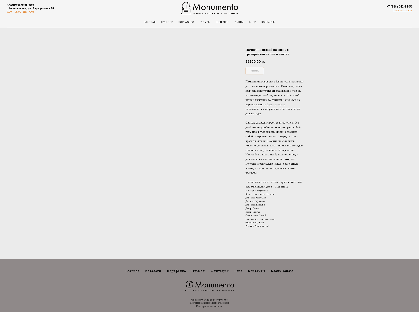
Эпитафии (220, 271)
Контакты (268, 22)
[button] (402, 10)
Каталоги (153, 271)
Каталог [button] (167, 22)
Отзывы (205, 22)
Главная (150, 22)
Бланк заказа (282, 271)
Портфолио (186, 22)
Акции (239, 22)
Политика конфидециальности (209, 302)
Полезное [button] (222, 22)
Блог (252, 22)
